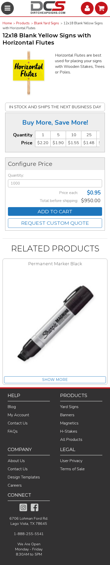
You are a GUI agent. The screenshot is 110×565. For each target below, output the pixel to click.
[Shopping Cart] (102, 8)
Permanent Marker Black (55, 263)
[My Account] (88, 8)
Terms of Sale (72, 469)
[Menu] (8, 8)
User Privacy (71, 461)
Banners (67, 415)
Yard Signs (69, 407)
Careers (15, 485)
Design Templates (24, 477)
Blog (12, 407)
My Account (18, 415)
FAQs (13, 431)
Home (7, 23)
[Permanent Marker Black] (55, 324)
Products (23, 23)
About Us (16, 461)
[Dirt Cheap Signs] (48, 12)
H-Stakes (68, 431)
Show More (55, 379)
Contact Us (18, 423)
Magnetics (69, 423)
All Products (71, 439)
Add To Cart (55, 211)
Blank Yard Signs (46, 23)
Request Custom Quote (55, 223)
